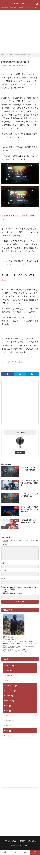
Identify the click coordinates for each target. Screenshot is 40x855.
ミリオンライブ (29, 7)
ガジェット (9, 726)
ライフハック (10, 690)
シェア (15, 853)
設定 (7, 680)
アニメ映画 (9, 721)
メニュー (25, 853)
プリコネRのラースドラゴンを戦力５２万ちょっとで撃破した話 (29, 509)
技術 (7, 705)
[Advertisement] (20, 31)
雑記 (36, 7)
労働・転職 (13, 7)
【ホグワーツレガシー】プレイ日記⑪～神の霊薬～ (29, 469)
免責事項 (22, 841)
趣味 (11, 54)
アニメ (8, 715)
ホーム (5, 853)
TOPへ (35, 853)
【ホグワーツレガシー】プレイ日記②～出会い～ (29, 495)
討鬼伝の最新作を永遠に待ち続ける (24, 54)
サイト (3, 578)
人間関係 (20, 7)
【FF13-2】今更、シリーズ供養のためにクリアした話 (29, 522)
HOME (5, 54)
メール (3, 570)
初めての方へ (4, 7)
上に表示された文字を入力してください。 (12, 593)
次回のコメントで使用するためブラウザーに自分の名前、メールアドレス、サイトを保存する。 (19, 588)
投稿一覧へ (19, 452)
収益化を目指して (11, 675)
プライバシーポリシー (11, 841)
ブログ (8, 670)
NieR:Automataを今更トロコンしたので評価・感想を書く (30, 483)
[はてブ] (32, 374)
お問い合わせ (32, 841)
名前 (3, 563)
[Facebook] (7, 374)
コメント (4, 544)
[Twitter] (20, 374)
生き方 (8, 736)
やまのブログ (20, 3)
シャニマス (9, 665)
